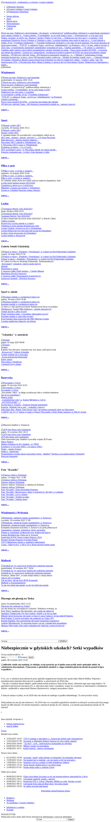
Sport (4, 120)
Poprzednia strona (48, 791)
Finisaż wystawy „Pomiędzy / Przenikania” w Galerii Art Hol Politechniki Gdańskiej (37, 259)
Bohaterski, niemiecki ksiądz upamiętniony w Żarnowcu (25, 525)
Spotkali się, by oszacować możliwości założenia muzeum (26, 573)
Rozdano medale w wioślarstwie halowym (19, 304)
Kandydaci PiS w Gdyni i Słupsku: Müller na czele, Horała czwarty (52, 781)
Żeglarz (4, 347)
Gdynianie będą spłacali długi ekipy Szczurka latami (45, 784)
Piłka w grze (8, 165)
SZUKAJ (63, 641)
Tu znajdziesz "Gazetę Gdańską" (20, 803)
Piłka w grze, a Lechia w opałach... (16, 178)
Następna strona (63, 791)
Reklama (10, 800)
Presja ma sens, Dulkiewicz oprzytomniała (19, 85)
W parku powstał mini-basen (35, 786)
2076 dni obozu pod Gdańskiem (15, 437)
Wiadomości (8, 72)
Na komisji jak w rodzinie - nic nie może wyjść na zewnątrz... (49, 760)
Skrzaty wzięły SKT (10, 133)
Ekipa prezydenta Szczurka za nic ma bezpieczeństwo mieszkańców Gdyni (55, 776)
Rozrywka (7, 377)
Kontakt (9, 810)
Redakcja (10, 798)
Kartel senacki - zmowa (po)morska (38, 748)
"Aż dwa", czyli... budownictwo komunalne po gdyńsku (47, 743)
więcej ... (5, 110)
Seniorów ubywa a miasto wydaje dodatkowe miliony (46, 762)
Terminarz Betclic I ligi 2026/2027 (15, 216)
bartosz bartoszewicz (15, 724)
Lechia (5, 203)
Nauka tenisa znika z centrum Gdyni (38, 767)
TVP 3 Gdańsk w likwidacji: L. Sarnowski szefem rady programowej (53, 739)
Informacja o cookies (15, 807)
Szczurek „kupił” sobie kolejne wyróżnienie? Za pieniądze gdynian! (52, 757)
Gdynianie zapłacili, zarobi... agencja (39, 779)
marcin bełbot (12, 726)
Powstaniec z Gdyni (9, 390)
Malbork (6, 560)
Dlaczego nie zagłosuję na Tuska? (15, 606)
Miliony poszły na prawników (36, 746)
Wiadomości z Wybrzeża (14, 512)
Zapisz (71, 819)
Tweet (3, 731)
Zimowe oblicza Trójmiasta (12, 482)
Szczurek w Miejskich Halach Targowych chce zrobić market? (50, 741)
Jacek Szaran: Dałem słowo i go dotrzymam (42, 765)
